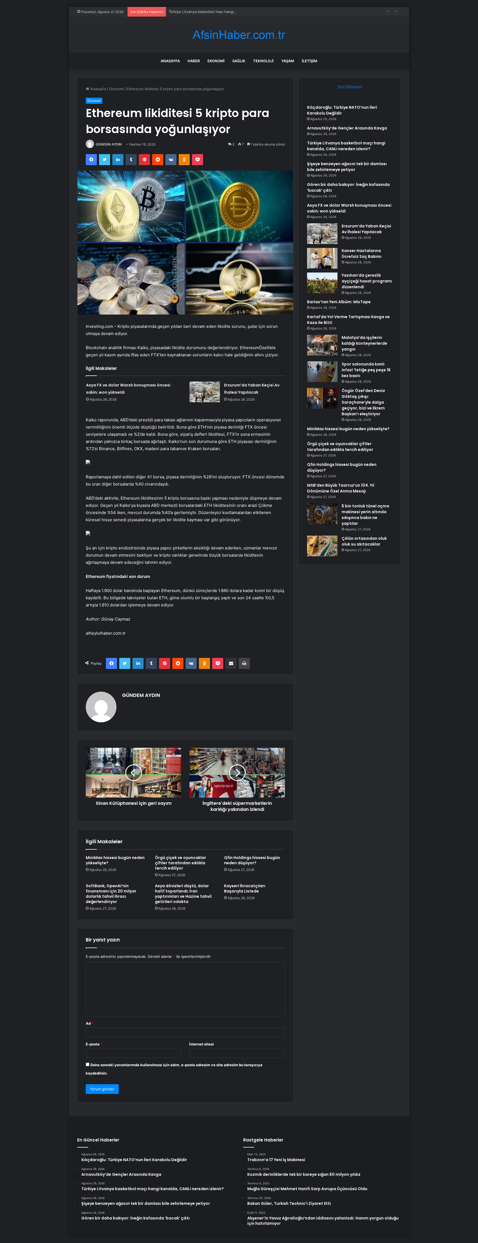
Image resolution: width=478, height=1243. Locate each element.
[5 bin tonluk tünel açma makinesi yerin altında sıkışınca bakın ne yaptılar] (322, 513)
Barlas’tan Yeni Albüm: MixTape (339, 302)
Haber (194, 61)
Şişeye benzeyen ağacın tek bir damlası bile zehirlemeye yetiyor (347, 166)
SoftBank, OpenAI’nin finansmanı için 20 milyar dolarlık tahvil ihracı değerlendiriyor (111, 893)
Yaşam (287, 61)
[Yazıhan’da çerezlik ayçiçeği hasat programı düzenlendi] (322, 283)
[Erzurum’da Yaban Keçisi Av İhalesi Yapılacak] (204, 392)
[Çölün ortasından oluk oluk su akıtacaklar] (322, 546)
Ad (89, 1023)
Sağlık (238, 61)
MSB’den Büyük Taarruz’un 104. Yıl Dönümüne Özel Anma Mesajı (340, 488)
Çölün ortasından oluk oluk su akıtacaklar (364, 541)
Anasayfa (170, 61)
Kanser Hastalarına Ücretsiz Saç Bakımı (361, 253)
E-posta (94, 1044)
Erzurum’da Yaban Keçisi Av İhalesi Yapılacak (366, 229)
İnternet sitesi (201, 1044)
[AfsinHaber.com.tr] (239, 34)
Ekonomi (216, 61)
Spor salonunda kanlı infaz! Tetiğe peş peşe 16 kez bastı (366, 369)
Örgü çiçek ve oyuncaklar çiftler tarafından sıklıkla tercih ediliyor (180, 863)
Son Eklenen (349, 86)
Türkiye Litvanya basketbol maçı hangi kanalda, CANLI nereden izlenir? (229, 11)
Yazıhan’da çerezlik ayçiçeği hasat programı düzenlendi (367, 281)
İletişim (309, 61)
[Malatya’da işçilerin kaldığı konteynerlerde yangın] (322, 345)
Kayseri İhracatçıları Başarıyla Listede (244, 888)
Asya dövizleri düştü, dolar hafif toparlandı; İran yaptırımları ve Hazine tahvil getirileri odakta (183, 893)
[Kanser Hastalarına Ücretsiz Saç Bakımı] (322, 258)
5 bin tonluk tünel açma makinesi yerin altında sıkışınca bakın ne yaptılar (365, 514)
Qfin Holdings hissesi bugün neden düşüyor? (252, 860)
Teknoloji (263, 61)
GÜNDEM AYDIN (109, 144)
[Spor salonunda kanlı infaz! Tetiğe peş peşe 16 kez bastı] (322, 371)
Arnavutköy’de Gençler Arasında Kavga (347, 128)
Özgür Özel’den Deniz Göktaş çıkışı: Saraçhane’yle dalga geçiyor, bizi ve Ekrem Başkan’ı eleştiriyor (363, 402)
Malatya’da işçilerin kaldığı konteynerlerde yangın (364, 343)
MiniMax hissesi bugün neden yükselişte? (115, 860)
